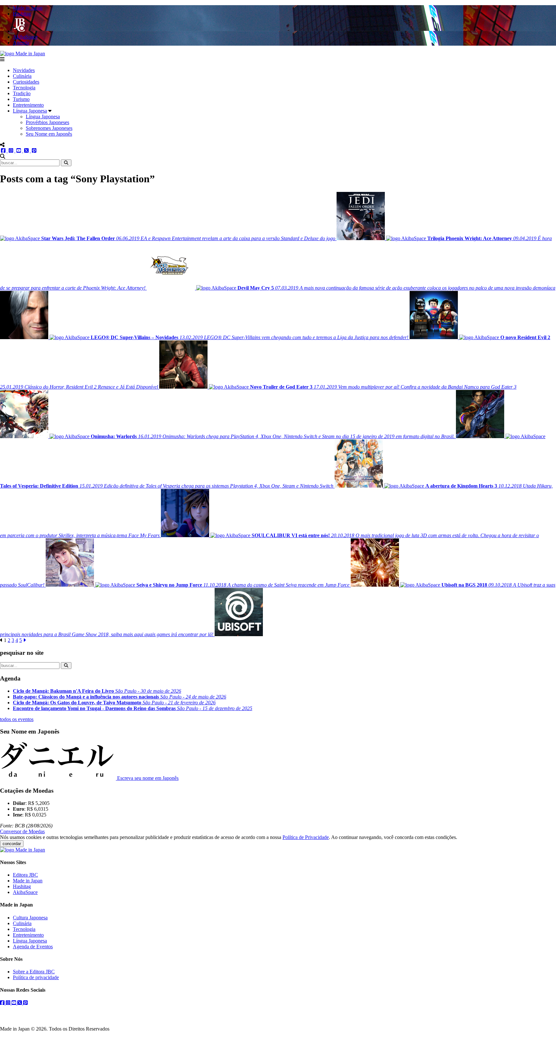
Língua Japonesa (30, 110)
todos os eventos (16, 719)
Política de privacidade (36, 977)
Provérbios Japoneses (47, 122)
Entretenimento (28, 105)
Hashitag (22, 886)
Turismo (21, 99)
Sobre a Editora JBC (34, 971)
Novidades (24, 70)
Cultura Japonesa (30, 917)
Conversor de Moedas (22, 831)
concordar (12, 843)
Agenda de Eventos (33, 946)
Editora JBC (25, 875)
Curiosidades (26, 82)
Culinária (22, 76)
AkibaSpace (25, 892)
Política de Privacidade (306, 837)
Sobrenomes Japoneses (49, 128)
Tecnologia (24, 87)
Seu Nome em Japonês (49, 134)
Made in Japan (27, 880)
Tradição (22, 93)
